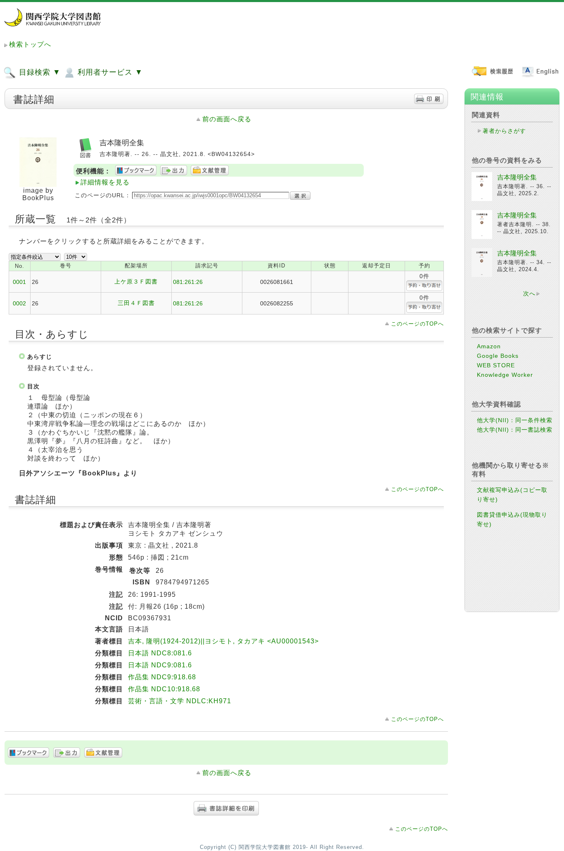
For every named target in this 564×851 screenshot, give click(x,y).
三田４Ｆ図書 (136, 303)
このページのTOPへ (417, 324)
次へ (529, 293)
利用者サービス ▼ (109, 72)
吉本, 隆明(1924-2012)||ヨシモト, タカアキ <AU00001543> (223, 641)
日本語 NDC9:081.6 (160, 665)
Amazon (489, 346)
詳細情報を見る (105, 182)
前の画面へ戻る (226, 119)
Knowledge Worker (505, 374)
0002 (19, 303)
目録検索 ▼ (39, 72)
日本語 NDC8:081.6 (160, 653)
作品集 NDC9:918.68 (162, 677)
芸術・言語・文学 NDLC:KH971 (179, 700)
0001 (19, 282)
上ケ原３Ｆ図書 (136, 281)
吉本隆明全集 (517, 177)
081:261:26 (188, 282)
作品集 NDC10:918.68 (164, 689)
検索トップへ (30, 44)
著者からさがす (504, 131)
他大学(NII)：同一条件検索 (514, 420)
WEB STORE (496, 365)
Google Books (498, 355)
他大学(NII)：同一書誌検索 (514, 429)
